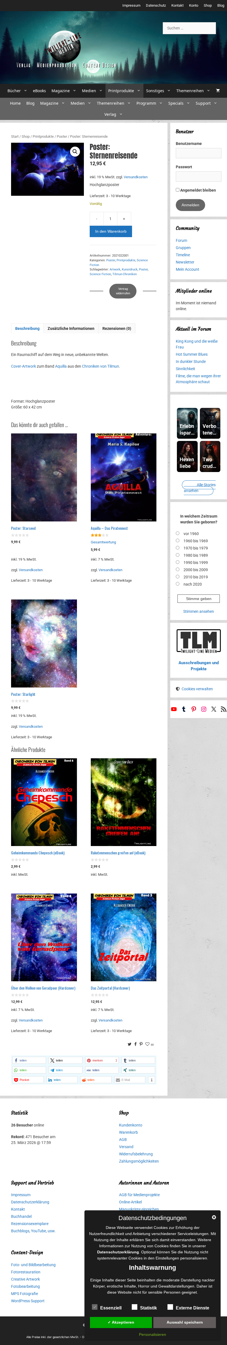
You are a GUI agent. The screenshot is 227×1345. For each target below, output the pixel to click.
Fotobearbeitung (25, 1286)
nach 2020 (193, 584)
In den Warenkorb (111, 231)
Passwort (184, 167)
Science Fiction (100, 274)
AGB (123, 1139)
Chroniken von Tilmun (100, 366)
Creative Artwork (25, 1279)
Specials (176, 103)
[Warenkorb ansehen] (218, 91)
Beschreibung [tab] (27, 328)
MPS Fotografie (24, 1293)
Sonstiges (155, 90)
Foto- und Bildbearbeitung (33, 1265)
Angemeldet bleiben (197, 190)
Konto (193, 5)
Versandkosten (136, 177)
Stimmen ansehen (198, 611)
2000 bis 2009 (196, 570)
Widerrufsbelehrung (136, 1154)
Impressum (131, 5)
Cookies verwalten (197, 689)
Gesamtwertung (103, 542)
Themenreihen (190, 90)
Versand (126, 1147)
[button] (75, 152)
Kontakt (177, 5)
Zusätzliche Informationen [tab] (71, 328)
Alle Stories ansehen (200, 488)
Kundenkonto (130, 1125)
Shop (208, 5)
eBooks (39, 90)
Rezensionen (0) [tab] (116, 328)
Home (15, 103)
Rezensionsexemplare (29, 1223)
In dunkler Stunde (191, 361)
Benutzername (189, 143)
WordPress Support (28, 1301)
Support (203, 103)
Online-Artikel (130, 1202)
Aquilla (61, 366)
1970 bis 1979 (196, 548)
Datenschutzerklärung (30, 1202)
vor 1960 (191, 533)
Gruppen (183, 247)
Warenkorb (128, 1132)
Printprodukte (121, 90)
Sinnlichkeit (185, 369)
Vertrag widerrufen (123, 291)
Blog (220, 5)
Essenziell (111, 1308)
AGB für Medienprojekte (139, 1195)
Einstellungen (167, 1258)
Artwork (115, 269)
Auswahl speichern (185, 1322)
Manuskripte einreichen (139, 1209)
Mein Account (187, 269)
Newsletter (185, 262)
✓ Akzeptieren (121, 1322)
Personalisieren (152, 1334)
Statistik (148, 1308)
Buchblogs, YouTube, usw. (33, 1231)
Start (15, 136)
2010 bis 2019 (196, 577)
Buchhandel (21, 1216)
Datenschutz (156, 5)
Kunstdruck (130, 269)
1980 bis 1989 (196, 555)
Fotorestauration (25, 1272)
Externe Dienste (192, 1308)
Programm (146, 103)
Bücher (14, 90)
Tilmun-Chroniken (124, 274)
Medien (89, 90)
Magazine (60, 90)
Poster (62, 136)
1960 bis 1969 (196, 541)
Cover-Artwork (23, 366)
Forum (181, 240)
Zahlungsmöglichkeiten (139, 1161)
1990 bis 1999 (196, 562)
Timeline (183, 255)
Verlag (110, 114)
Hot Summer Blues (192, 354)
